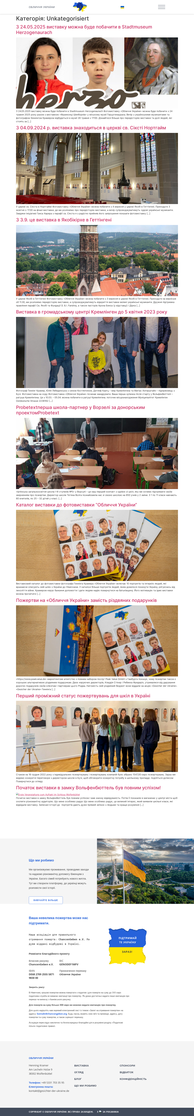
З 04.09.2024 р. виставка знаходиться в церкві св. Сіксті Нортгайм (91, 127)
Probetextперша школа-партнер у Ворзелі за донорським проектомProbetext (80, 410)
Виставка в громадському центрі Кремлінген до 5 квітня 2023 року (91, 312)
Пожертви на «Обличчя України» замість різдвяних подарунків (86, 600)
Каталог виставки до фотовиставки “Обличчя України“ (76, 505)
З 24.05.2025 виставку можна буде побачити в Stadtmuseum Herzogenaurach (84, 29)
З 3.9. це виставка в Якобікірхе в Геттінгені (64, 220)
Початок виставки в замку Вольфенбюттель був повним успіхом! (88, 787)
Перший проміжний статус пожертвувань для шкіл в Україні (83, 696)
